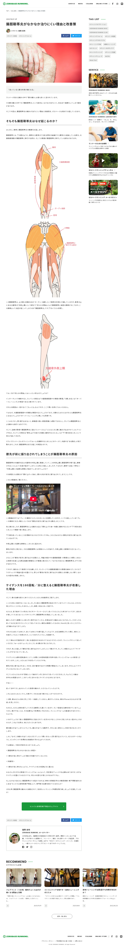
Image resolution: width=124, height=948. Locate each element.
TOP (7, 11)
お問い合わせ (78, 941)
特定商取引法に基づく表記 (64, 941)
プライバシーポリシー (48, 941)
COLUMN (13, 11)
